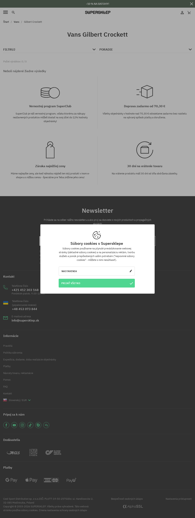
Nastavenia (69, 271)
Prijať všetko (70, 283)
